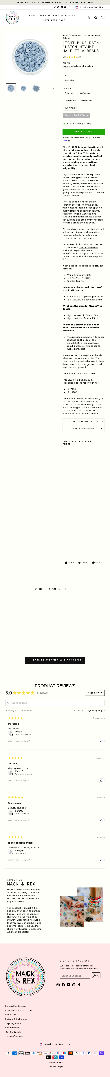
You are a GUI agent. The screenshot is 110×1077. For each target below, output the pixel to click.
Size (65, 75)
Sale (62, 20)
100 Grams (71, 107)
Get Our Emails (13, 1031)
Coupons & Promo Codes (18, 1010)
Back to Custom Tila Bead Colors (56, 660)
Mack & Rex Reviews (15, 1006)
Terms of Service (14, 1036)
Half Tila (69, 80)
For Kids (51, 20)
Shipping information (84, 422)
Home (65, 35)
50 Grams (86, 100)
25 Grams (70, 100)
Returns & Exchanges (16, 1019)
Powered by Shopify (55, 1067)
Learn (56, 15)
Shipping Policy (13, 1023)
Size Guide (10, 1014)
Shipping (67, 66)
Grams (67, 88)
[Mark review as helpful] (101, 741)
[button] (50, 692)
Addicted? (72, 15)
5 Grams (70, 93)
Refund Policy (12, 1027)
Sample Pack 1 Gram (76, 115)
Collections (75, 35)
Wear (32, 15)
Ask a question (83, 428)
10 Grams (85, 93)
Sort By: (80, 710)
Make (44, 15)
